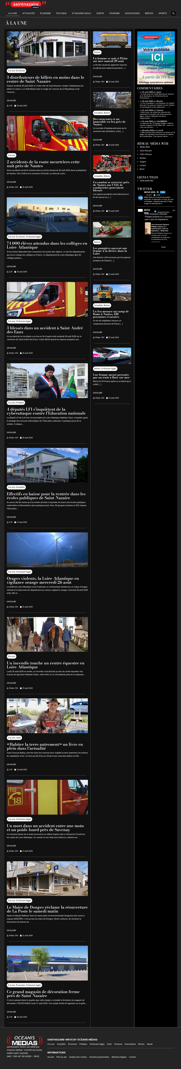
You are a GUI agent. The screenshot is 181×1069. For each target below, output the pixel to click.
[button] (173, 13)
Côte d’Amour (146, 154)
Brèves (149, 13)
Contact (132, 1057)
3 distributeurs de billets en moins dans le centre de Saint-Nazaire (45, 79)
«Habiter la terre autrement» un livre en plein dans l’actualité (45, 746)
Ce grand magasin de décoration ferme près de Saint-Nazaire (43, 994)
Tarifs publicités (146, 181)
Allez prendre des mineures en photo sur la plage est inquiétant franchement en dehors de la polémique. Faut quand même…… (157, 134)
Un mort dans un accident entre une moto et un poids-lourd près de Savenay (45, 828)
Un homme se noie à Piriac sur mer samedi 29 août (110, 59)
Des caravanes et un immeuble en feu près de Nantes (109, 121)
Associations (132, 13)
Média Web (145, 147)
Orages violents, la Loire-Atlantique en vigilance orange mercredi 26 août (43, 580)
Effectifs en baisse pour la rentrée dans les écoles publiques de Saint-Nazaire (46, 496)
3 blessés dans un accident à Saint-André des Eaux (45, 330)
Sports (163, 13)
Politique (61, 13)
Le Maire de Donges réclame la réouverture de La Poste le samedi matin (47, 909)
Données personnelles (99, 1057)
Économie (45, 13)
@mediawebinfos (163, 212)
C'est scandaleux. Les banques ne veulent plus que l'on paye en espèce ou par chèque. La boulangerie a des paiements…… (157, 105)
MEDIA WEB (147, 211)
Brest (142, 169)
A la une (12, 13)
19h (173, 210)
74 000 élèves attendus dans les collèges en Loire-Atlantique (47, 245)
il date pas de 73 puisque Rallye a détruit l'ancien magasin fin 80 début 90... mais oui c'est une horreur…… (156, 125)
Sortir (100, 13)
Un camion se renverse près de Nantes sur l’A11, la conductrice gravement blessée (111, 186)
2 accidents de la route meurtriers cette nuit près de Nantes (43, 164)
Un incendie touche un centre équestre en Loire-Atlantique (45, 665)
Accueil (50, 1057)
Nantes (143, 158)
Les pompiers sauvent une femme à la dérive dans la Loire (110, 251)
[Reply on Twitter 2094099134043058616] (146, 247)
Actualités (28, 13)
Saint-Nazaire (146, 151)
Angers (143, 162)
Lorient (143, 165)
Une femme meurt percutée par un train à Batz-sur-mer (111, 376)
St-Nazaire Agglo (81, 13)
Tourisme (114, 13)
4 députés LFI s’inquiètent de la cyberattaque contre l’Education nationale (46, 411)
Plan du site (61, 1057)
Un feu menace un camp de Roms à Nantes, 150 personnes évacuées (111, 314)
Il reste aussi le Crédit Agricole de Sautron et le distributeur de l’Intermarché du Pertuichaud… (157, 96)
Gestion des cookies (78, 1057)
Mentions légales (119, 1057)
